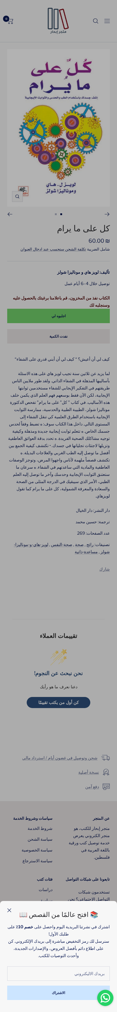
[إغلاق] (9, 910)
